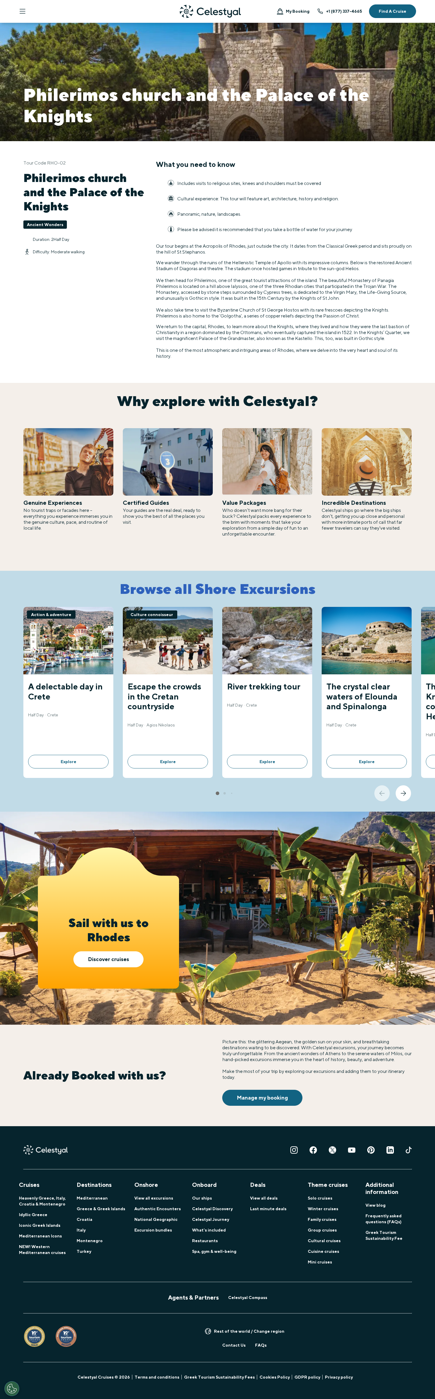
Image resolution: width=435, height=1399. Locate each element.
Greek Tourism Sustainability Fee (383, 1235)
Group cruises (322, 1230)
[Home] (210, 11)
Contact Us (234, 1345)
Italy (81, 1230)
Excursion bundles (153, 1230)
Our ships (202, 1198)
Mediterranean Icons (40, 1236)
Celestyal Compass (247, 1297)
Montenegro (90, 1240)
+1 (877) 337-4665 (344, 11)
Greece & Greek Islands (101, 1208)
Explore (68, 761)
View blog (375, 1205)
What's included (209, 1230)
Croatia (84, 1219)
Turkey (84, 1251)
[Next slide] (403, 793)
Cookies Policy (275, 1377)
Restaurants (205, 1240)
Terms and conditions (157, 1377)
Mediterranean (92, 1198)
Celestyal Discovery (212, 1208)
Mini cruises (320, 1262)
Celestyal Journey (210, 1219)
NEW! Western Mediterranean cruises (42, 1249)
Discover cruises (108, 959)
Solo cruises (320, 1198)
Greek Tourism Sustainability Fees (219, 1377)
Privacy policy (339, 1377)
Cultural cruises (324, 1240)
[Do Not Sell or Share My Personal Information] (11, 1388)
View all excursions (153, 1198)
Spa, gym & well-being (214, 1251)
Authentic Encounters (157, 1208)
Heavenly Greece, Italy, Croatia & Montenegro (42, 1201)
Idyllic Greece (33, 1214)
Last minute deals (268, 1208)
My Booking (298, 11)
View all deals (264, 1198)
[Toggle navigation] (22, 11)
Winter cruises (323, 1208)
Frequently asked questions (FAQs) (383, 1218)
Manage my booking (262, 1098)
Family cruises (322, 1219)
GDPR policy (307, 1377)
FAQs (261, 1345)
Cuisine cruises (323, 1251)
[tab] (217, 793)
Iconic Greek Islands (39, 1225)
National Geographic (156, 1219)
